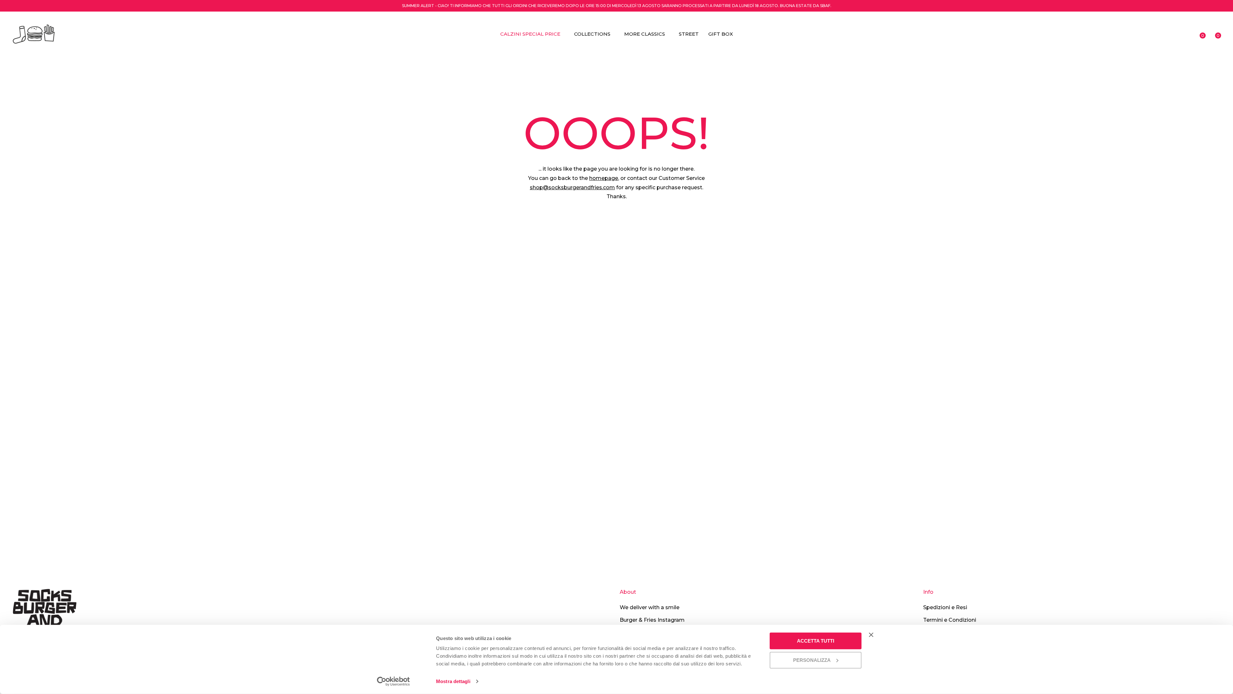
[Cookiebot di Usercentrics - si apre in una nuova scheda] (393, 681)
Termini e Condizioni (949, 620)
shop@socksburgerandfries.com (572, 187)
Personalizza (812, 660)
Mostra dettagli (453, 681)
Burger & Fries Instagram (652, 620)
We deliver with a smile (649, 607)
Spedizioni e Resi (945, 607)
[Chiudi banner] (871, 635)
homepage (603, 178)
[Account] (1185, 34)
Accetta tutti (815, 641)
